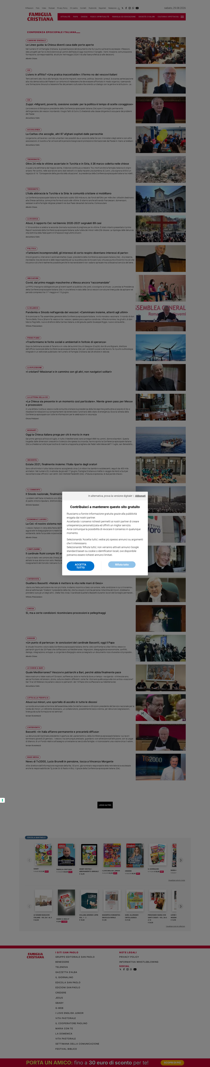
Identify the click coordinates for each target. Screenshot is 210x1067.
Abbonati (140, 495)
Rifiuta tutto (122, 564)
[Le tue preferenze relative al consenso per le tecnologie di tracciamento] (2, 800)
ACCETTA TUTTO (80, 566)
